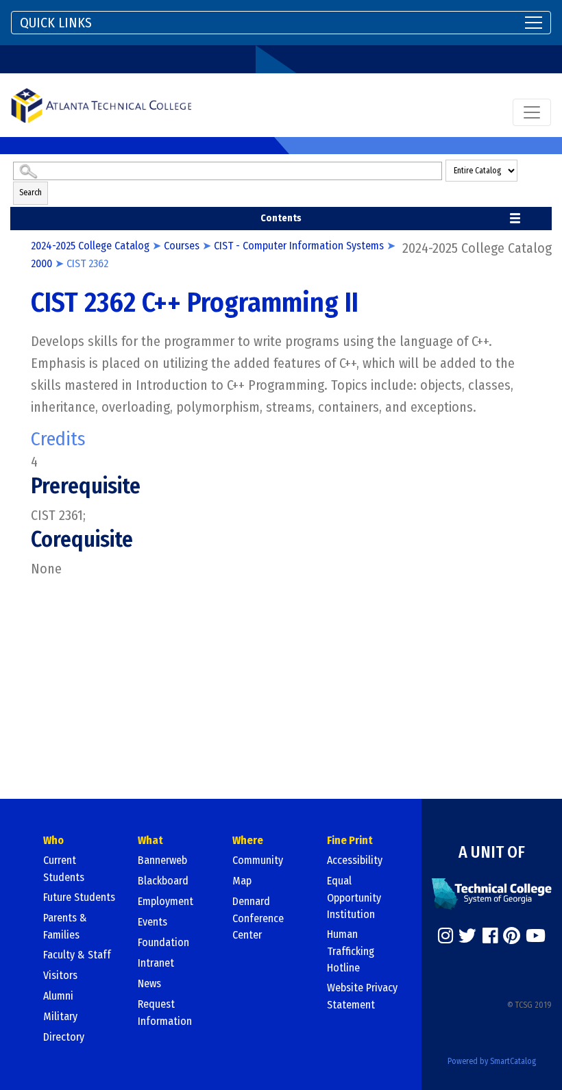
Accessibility (354, 860)
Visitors (60, 975)
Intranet (156, 962)
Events (152, 921)
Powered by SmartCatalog (492, 1061)
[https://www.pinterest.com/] (511, 936)
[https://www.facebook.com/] (490, 936)
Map (242, 880)
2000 (41, 263)
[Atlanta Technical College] (101, 105)
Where (247, 840)
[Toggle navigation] (532, 112)
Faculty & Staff (77, 954)
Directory (63, 1036)
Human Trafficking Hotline (350, 951)
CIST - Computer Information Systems (299, 245)
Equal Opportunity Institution (354, 897)
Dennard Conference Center (258, 918)
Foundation (163, 942)
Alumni (58, 995)
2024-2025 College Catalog (90, 245)
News (149, 983)
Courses (181, 245)
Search (30, 192)
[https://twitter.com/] (467, 936)
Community (257, 860)
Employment (165, 901)
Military (60, 1016)
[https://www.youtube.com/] (536, 936)
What (150, 840)
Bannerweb (162, 860)
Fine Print (350, 840)
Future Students (79, 897)
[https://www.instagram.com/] (445, 936)
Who (53, 840)
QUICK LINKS (56, 22)
